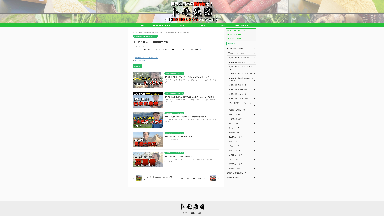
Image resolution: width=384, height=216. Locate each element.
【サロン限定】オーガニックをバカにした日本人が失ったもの (186, 77)
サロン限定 (138, 60)
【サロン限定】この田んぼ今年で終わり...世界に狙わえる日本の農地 (189, 97)
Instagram (222, 25)
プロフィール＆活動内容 (237, 30)
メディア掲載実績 (235, 35)
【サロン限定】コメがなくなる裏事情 (178, 156)
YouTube (202, 25)
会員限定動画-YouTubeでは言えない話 (146, 58)
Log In (179, 49)
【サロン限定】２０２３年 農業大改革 (178, 137)
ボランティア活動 (235, 39)
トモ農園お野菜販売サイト (242, 25)
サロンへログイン (182, 25)
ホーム (142, 25)
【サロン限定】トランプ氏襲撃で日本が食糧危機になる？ (185, 117)
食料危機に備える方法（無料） (162, 25)
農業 (143, 60)
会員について (203, 49)
